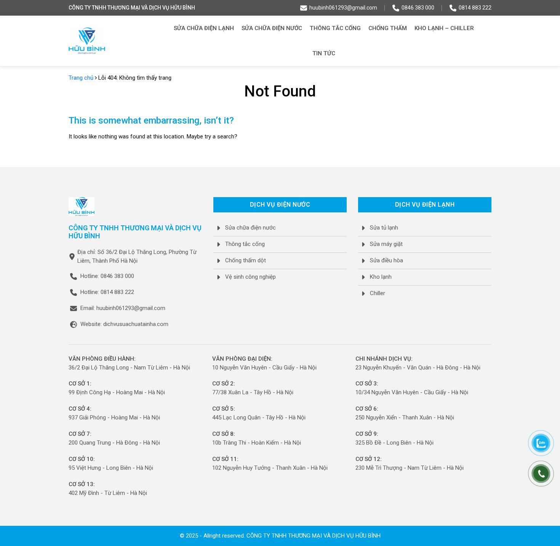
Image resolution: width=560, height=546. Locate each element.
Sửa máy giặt (386, 244)
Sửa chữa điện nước (272, 28)
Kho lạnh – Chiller (444, 28)
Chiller (377, 293)
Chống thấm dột (245, 260)
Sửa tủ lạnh (384, 227)
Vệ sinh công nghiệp (250, 276)
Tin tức (323, 53)
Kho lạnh (381, 276)
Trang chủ (81, 77)
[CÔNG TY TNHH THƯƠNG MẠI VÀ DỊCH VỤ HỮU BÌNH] (87, 40)
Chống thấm (387, 28)
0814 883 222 (475, 8)
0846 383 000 (418, 8)
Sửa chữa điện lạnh (204, 28)
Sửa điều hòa (386, 260)
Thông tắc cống (335, 28)
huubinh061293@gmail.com (343, 8)
